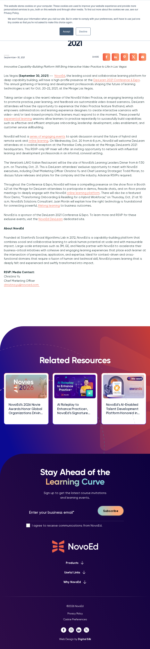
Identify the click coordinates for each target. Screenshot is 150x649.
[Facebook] (106, 57)
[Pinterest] (124, 57)
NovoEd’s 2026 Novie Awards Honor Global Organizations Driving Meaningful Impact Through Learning (26, 409)
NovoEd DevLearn (50, 219)
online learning (38, 140)
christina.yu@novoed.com (21, 284)
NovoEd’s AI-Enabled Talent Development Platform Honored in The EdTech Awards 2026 (122, 409)
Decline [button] (83, 31)
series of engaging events (47, 136)
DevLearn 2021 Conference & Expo (116, 80)
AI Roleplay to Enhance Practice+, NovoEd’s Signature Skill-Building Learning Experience (74, 409)
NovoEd (59, 75)
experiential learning (18, 118)
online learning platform (83, 192)
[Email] (142, 57)
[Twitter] (133, 57)
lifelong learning (49, 205)
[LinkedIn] (115, 57)
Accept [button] (66, 31)
